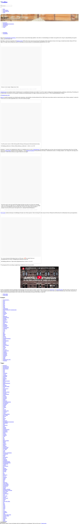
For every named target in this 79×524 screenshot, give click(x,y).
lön (3, 437)
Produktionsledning (7, 338)
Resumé (4, 471)
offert (4, 451)
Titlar (4, 504)
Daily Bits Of (5, 388)
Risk (4, 473)
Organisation (5, 453)
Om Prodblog (5, 10)
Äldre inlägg (5, 294)
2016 (4, 303)
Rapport (4, 341)
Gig (3, 315)
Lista (4, 329)
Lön (4, 331)
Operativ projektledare (7, 452)
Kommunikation (6, 429)
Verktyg (4, 356)
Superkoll (5, 492)
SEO (4, 480)
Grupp (4, 413)
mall (4, 439)
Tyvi (4, 510)
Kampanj (5, 324)
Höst (4, 419)
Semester (4, 344)
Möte (4, 335)
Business (4, 385)
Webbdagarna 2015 (7, 359)
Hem (4, 9)
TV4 (4, 509)
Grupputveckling (6, 414)
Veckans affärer (6, 515)
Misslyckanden (6, 440)
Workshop (5, 360)
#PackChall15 (5, 368)
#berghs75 (5, 365)
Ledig (4, 436)
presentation (5, 457)
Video (4, 357)
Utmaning (5, 354)
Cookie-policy (44, 523)
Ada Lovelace (8, 150)
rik (3, 472)
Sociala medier (6, 345)
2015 (4, 302)
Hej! (4, 417)
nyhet (4, 450)
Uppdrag (4, 351)
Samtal (4, 342)
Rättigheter (5, 469)
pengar (4, 455)
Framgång (5, 313)
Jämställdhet (5, 24)
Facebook (5, 397)
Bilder (4, 379)
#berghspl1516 (6, 367)
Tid (3, 502)
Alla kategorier (6, 299)
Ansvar (4, 374)
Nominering (5, 448)
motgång (4, 443)
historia (4, 418)
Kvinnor (4, 26)
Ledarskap (5, 328)
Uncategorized (6, 350)
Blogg (4, 382)
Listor (4, 330)
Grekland (5, 411)
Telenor (4, 497)
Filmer (4, 399)
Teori (4, 500)
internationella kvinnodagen (10, 37)
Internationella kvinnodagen (8, 23)
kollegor (4, 428)
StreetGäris (52, 289)
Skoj (4, 481)
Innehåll (4, 318)
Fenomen (5, 398)
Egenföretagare (6, 394)
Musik (4, 445)
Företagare (5, 400)
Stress (4, 346)
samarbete (5, 477)
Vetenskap (5, 518)
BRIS (4, 384)
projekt (4, 464)
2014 (4, 300)
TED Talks (5, 495)
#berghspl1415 (6, 366)
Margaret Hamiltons (30, 150)
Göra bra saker (6, 410)
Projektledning (6, 340)
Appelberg (5, 375)
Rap (4, 467)
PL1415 (4, 337)
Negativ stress (5, 447)
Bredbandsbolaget (6, 383)
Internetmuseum (36, 149)
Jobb (4, 323)
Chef (4, 310)
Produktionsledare (6, 461)
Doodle (4, 390)
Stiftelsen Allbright (6, 489)
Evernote (4, 396)
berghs (4, 377)
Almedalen (5, 373)
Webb (4, 358)
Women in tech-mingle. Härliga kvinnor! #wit (9, 87)
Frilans (4, 314)
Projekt (4, 339)
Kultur (4, 432)
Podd (4, 456)
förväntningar (5, 403)
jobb (4, 424)
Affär (4, 307)
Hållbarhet (5, 316)
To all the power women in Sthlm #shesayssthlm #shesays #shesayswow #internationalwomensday (20, 143)
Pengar (4, 336)
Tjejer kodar (2, 212)
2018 (4, 305)
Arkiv (4, 12)
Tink (4, 503)
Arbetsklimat (5, 308)
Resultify (4, 470)
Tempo (4, 499)
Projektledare (5, 466)
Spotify (4, 488)
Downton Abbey (6, 392)
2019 (4, 306)
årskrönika (5, 376)
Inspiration (5, 22)
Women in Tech (19, 40)
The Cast (4, 349)
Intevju (4, 320)
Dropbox (4, 393)
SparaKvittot (5, 485)
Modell (4, 441)
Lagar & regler (6, 327)
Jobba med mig (6, 11)
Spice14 (4, 487)
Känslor (4, 427)
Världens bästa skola (7, 514)
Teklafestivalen (3, 92)
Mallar (4, 334)
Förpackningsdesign (7, 401)
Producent (5, 459)
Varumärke (5, 355)
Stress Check (5, 491)
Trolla (4, 508)
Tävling (4, 347)
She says (2, 97)
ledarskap (5, 435)
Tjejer (4, 27)
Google (4, 409)
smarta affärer (5, 483)
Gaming (4, 407)
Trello (4, 506)
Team (4, 348)
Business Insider (6, 386)
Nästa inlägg (5, 295)
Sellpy (4, 479)
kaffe (4, 426)
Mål (4, 333)
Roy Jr (4, 476)
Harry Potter (5, 415)
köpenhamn (5, 431)
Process (4, 458)
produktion (5, 460)
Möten (4, 442)
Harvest (4, 416)
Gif (3, 408)
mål (3, 438)
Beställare (5, 378)
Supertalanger (5, 493)
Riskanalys (5, 474)
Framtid (4, 405)
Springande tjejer (59, 289)
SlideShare (5, 482)
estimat (4, 395)
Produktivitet (5, 463)
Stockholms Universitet (7, 490)
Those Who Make (6, 501)
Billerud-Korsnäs (6, 380)
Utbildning (5, 352)
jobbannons (5, 425)
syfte (4, 494)
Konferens (5, 326)
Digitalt (4, 312)
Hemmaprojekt (6, 317)
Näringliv (5, 446)
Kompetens (5, 325)
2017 (4, 304)
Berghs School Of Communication (9, 309)
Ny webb (5, 449)
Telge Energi (5, 498)
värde (4, 513)
